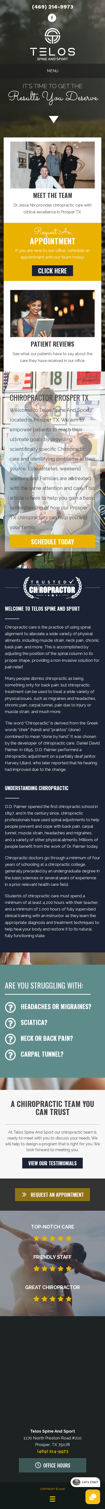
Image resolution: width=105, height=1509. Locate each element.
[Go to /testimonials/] (52, 352)
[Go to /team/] (52, 203)
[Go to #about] (52, 119)
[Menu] (52, 1499)
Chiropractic (37, 723)
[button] (52, 270)
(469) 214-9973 (52, 7)
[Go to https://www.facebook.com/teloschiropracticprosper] (52, 18)
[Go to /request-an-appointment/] (52, 94)
